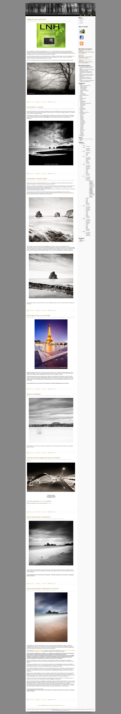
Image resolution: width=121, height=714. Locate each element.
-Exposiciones (83, 104)
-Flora (81, 99)
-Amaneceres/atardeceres (85, 85)
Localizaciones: (83, 113)
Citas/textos (82, 134)
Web (82, 15)
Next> (61, 705)
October (87, 149)
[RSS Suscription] (82, 45)
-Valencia (82, 131)
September (88, 150)
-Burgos (81, 119)
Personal (81, 100)
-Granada (82, 124)
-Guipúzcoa (82, 123)
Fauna (81, 96)
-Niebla (81, 91)
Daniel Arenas (81, 54)
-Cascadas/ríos (83, 88)
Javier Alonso (49, 51)
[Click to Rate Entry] (47, 101)
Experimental (82, 108)
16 (56, 705)
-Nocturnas (82, 93)
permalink (44, 101)
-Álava (81, 115)
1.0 (81, 241)
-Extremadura (83, 122)
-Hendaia (82, 125)
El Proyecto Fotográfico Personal (86, 66)
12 (49, 705)
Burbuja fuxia (41, 501)
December (88, 148)
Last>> (63, 705)
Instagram (82, 135)
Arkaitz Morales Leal (55, 709)
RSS (93, 15)
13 (51, 705)
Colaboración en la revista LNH (92, 194)
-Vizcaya (82, 133)
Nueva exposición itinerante (85, 77)
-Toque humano (83, 94)
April (87, 155)
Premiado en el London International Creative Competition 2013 (87, 81)
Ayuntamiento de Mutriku (39, 650)
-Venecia (81, 132)
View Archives (82, 143)
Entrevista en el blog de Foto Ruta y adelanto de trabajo (92, 186)
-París (81, 130)
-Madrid (81, 128)
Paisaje (81, 84)
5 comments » (31, 101)
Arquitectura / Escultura (84, 112)
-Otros (81, 106)
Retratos (81, 110)
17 (58, 705)
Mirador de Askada (91, 182)
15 (54, 705)
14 (53, 705)
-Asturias (82, 117)
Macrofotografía (83, 98)
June (87, 160)
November (88, 158)
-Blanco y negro (83, 86)
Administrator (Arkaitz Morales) (85, 50)
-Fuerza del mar (83, 89)
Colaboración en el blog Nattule (86, 71)
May (87, 172)
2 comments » (31, 583)
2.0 (81, 239)
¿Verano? (91, 191)
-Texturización (83, 109)
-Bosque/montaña (83, 87)
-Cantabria (82, 120)
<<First (38, 705)
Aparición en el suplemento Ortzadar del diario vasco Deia (87, 70)
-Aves (81, 97)
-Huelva (81, 126)
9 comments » (31, 699)
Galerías (81, 20)
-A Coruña (82, 114)
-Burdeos (82, 118)
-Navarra (82, 129)
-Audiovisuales (83, 101)
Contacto (87, 15)
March (87, 161)
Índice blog (82, 18)
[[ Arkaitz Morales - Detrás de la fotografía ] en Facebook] (82, 39)
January (87, 163)
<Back (41, 705)
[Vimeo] (82, 33)
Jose (50, 182)
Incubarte (49, 503)
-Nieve (81, 92)
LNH (34, 51)
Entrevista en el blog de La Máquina (87, 74)
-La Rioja (82, 127)
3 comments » (31, 173)
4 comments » (31, 452)
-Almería (81, 116)
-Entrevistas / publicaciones (85, 103)
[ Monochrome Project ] (84, 95)
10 (46, 705)
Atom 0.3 (82, 240)
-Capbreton (82, 121)
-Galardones (82, 105)
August (87, 153)
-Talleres (81, 107)
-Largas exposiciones (84, 90)
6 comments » (31, 310)
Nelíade (90, 189)
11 (48, 705)
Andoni (47, 182)
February (88, 146)
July (87, 154)
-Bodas (81, 111)
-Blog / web (82, 102)
